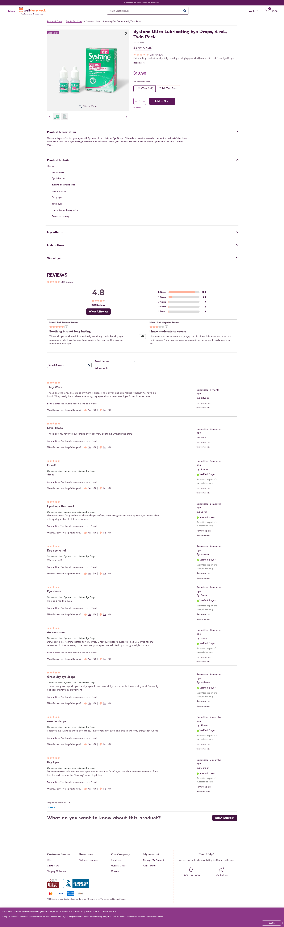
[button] (271, 10)
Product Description (61, 132)
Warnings (54, 258)
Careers (115, 871)
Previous (50, 117)
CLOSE (272, 923)
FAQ (49, 860)
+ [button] (144, 102)
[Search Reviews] (89, 365)
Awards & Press (119, 866)
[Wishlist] (123, 34)
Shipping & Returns (56, 871)
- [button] (136, 101)
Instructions (55, 245)
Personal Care (54, 22)
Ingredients (55, 232)
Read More (139, 63)
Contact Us (53, 866)
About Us (116, 860)
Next (126, 117)
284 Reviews (156, 55)
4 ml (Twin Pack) (144, 89)
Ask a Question (224, 818)
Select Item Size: (141, 82)
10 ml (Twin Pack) (168, 89)
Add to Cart (162, 101)
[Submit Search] (184, 11)
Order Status (149, 866)
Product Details (58, 160)
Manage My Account (153, 860)
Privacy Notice (109, 911)
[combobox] (147, 11)
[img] (185, 55)
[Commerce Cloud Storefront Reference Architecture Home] (33, 11)
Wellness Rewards (88, 860)
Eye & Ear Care (74, 22)
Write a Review (98, 312)
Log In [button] (253, 11)
